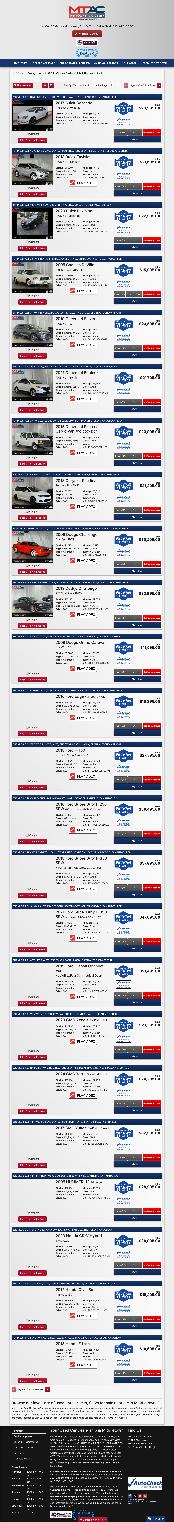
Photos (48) (120, 618)
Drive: (59, 123)
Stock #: (60, 113)
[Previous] (126, 85)
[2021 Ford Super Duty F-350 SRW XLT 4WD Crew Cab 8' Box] (32, 924)
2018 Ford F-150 (75, 752)
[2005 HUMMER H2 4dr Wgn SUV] (32, 1194)
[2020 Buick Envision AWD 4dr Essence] (32, 223)
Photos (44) (120, 186)
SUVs (114, 1408)
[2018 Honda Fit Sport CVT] (32, 1356)
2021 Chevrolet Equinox (77, 374)
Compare (34, 133)
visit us (38, 1417)
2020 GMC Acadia (81, 1020)
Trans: (59, 120)
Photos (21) (121, 1157)
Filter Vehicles (23, 85)
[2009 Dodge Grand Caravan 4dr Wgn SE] (32, 654)
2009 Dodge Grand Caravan (81, 644)
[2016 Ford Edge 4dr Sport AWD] (32, 708)
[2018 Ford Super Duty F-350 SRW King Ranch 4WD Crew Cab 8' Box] (32, 870)
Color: (86, 117)
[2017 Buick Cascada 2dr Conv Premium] (32, 115)
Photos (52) (120, 510)
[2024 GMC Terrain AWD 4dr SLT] (32, 1086)
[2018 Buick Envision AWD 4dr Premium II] (32, 169)
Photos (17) (121, 132)
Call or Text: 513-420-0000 (114, 26)
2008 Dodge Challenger (77, 536)
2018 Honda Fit (77, 1343)
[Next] (159, 85)
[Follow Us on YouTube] (140, 1496)
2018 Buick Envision (74, 159)
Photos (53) (120, 348)
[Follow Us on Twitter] (135, 1496)
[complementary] (166, 1514)
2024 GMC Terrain (82, 1074)
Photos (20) (120, 1211)
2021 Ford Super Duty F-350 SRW (81, 914)
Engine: (60, 117)
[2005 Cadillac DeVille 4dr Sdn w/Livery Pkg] (32, 277)
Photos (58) (119, 294)
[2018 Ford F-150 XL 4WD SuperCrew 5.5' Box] (32, 762)
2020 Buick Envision (74, 213)
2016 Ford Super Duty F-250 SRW (81, 806)
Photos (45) (120, 456)
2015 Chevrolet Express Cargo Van (77, 429)
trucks (107, 1408)
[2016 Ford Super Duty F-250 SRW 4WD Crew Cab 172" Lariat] (32, 816)
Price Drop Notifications (32, 140)
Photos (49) (120, 941)
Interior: (87, 120)
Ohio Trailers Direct (87, 33)
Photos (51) (120, 402)
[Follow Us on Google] (145, 1496)
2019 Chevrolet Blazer (75, 320)
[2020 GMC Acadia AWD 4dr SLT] (32, 1032)
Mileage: (87, 113)
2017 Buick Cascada (74, 105)
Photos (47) (120, 672)
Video (129, 294)
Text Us (138, 139)
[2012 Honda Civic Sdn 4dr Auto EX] (32, 1302)
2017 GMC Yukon (82, 1128)
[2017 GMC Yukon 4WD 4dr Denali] (32, 1140)
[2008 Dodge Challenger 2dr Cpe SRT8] (32, 546)
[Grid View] (45, 85)
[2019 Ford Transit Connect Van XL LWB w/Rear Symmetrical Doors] (32, 978)
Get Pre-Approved (151, 132)
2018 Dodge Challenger (77, 590)
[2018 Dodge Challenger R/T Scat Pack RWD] (32, 600)
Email (135, 132)
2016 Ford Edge (80, 696)
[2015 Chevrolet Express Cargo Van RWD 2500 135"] (32, 439)
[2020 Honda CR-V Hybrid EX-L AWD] (32, 1248)
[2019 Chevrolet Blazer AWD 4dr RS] (32, 331)
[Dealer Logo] (87, 13)
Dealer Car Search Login (136, 1499)
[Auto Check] (123, 121)
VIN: (85, 123)
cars (100, 1408)
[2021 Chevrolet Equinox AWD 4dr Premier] (32, 384)
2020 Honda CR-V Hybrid (79, 1237)
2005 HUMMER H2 (82, 1182)
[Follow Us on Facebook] (130, 1496)
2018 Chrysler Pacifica (76, 482)
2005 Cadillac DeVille (75, 266)
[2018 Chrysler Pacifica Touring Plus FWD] (32, 492)
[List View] (51, 85)
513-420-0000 (141, 1447)
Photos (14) (120, 240)
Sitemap (141, 1501)
